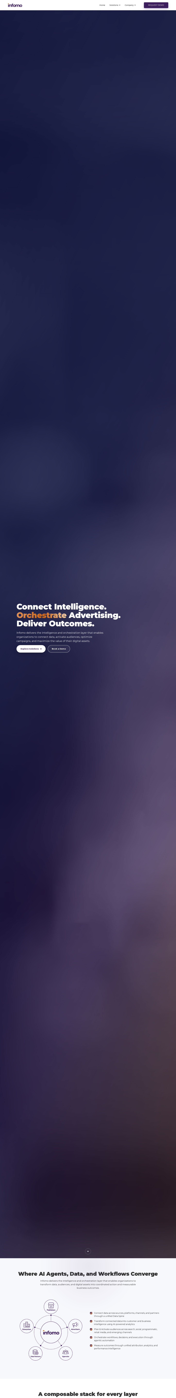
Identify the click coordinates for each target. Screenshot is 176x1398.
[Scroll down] (88, 1252)
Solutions (114, 5)
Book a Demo (59, 649)
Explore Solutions (30, 649)
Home (102, 5)
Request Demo (156, 5)
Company (129, 5)
